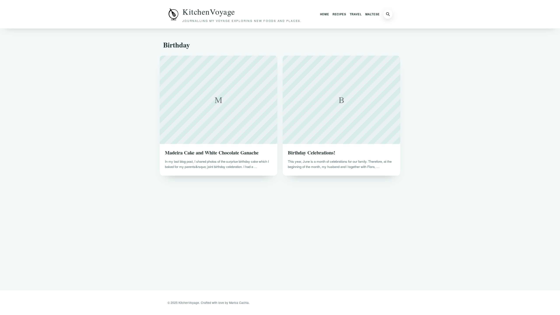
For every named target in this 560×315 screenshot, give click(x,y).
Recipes (339, 14)
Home (324, 14)
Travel (356, 14)
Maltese (372, 14)
